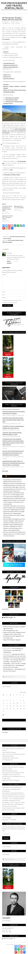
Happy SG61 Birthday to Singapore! (12, 639)
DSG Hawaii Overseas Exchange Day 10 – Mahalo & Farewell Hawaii (7, 208)
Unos (12, 944)
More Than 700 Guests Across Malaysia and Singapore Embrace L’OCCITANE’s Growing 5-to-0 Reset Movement (14, 534)
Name (3, 292)
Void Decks (6, 84)
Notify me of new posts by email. (10, 302)
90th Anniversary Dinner (12, 99)
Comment (4, 275)
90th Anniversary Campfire (12, 97)
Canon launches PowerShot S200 (10, 758)
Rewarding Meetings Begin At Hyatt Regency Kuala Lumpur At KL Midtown (14, 412)
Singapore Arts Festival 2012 (10, 65)
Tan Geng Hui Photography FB (14, 720)
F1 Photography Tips (7, 759)
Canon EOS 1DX (7, 76)
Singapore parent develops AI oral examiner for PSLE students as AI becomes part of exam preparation (14, 502)
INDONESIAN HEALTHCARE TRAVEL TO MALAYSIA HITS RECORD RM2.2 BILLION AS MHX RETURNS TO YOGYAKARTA (13, 463)
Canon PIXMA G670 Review (9, 752)
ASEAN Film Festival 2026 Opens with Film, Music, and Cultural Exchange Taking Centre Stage (13, 419)
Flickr (11, 169)
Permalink (9, 263)
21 (17, 706)
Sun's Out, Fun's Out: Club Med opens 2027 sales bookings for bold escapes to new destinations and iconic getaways (13, 452)
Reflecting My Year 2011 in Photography (19, 207)
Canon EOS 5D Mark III (8, 78)
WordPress (20, 944)
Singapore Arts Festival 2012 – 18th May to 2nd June (7, 217)
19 (10, 706)
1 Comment (17, 23)
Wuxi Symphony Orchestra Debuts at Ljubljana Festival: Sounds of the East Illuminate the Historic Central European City (14, 481)
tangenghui (6, 918)
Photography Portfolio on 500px (12, 174)
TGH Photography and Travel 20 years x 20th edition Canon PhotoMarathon (13, 650)
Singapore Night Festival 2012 (10, 67)
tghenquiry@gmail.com (7, 928)
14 (17, 703)
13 (13, 703)
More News (5, 471)
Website (3, 297)
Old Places (5, 51)
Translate (13, 819)
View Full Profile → (6, 920)
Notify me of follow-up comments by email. (12, 300)
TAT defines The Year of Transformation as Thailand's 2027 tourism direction (13, 427)
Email (3, 294)
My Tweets (5, 732)
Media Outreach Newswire (14, 476)
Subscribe (6, 838)
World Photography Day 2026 (10, 630)
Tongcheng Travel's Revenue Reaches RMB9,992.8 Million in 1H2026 (12, 433)
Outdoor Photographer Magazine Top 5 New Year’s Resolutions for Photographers (14, 130)
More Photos (5, 609)
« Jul (3, 714)
